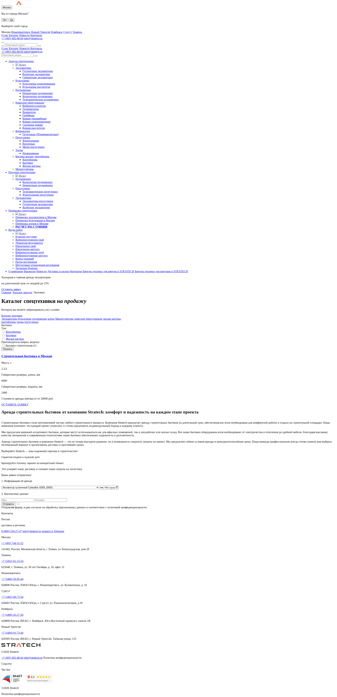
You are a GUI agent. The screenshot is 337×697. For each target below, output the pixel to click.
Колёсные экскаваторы (36, 207)
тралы (20, 321)
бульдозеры (24, 318)
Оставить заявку (11, 289)
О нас (4, 35)
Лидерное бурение (26, 268)
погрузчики (31, 321)
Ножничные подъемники (37, 93)
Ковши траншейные (34, 118)
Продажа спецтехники (21, 172)
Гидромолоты (30, 109)
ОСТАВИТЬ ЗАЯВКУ (14, 404)
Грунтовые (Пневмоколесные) (40, 134)
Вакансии (30, 271)
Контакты (36, 35)
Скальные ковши (32, 124)
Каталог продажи (11, 315)
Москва (7, 7)
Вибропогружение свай (29, 239)
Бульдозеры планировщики (38, 83)
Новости (24, 35)
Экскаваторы (23, 67)
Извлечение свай (25, 246)
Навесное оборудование (29, 102)
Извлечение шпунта (27, 249)
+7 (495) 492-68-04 (12, 38)
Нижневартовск (20, 32)
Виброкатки (22, 131)
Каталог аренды (22, 292)
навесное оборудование (88, 318)
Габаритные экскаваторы (37, 77)
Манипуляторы (24, 169)
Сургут (67, 32)
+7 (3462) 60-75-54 (12, 596)
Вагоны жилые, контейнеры (32, 156)
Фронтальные (30, 140)
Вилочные (28, 143)
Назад (22, 64)
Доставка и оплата (58, 271)
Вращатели (29, 112)
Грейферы (28, 115)
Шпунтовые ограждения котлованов (37, 265)
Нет (5, 20)
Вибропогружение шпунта (31, 255)
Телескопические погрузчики (40, 191)
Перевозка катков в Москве (31, 223)
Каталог (14, 35)
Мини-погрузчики (33, 146)
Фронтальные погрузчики (38, 194)
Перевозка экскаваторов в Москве (36, 217)
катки (51, 318)
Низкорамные (30, 153)
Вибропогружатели (34, 105)
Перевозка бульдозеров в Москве (35, 220)
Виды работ (15, 229)
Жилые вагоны (31, 165)
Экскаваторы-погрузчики (37, 201)
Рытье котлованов (26, 261)
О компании (15, 271)
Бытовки (27, 162)
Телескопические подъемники (40, 99)
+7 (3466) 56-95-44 (12, 579)
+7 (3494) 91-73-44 (12, 632)
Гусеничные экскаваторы (37, 71)
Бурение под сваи (26, 236)
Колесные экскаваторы (36, 74)
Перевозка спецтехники (22, 210)
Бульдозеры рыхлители (36, 86)
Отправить (8, 504)
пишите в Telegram (53, 531)
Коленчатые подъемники (37, 96)
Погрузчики (22, 137)
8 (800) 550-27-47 (11, 531)
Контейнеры (29, 159)
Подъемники (23, 90)
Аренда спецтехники (21, 61)
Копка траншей (24, 258)
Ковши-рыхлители (33, 128)
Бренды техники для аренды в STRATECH (108, 271)
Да (11, 20)
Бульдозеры (22, 80)
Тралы (19, 150)
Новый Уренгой (40, 32)
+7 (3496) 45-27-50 (12, 614)
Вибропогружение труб (29, 252)
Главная (6, 292)
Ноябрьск (56, 32)
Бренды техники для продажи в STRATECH (161, 271)
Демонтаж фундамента (29, 242)
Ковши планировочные (36, 121)
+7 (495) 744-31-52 (12, 543)
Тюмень (77, 32)
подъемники (39, 318)
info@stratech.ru (33, 38)
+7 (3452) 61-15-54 (12, 561)
